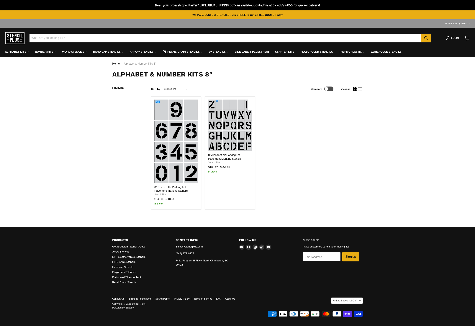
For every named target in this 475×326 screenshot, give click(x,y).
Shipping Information (140, 298)
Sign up (350, 256)
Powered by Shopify (123, 307)
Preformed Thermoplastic (127, 277)
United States (456, 23)
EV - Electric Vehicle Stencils (128, 256)
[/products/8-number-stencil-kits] (176, 141)
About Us (230, 298)
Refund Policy (162, 298)
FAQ (218, 298)
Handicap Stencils (122, 267)
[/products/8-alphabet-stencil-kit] (230, 125)
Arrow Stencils (120, 251)
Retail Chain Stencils (124, 282)
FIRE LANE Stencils (123, 261)
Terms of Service (203, 298)
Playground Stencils (123, 272)
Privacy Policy (182, 298)
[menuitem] (17, 52)
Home (116, 63)
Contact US (118, 298)
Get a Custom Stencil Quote (128, 246)
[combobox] (225, 38)
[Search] (426, 38)
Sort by (155, 88)
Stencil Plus (160, 194)
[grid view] (355, 89)
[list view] (360, 89)
